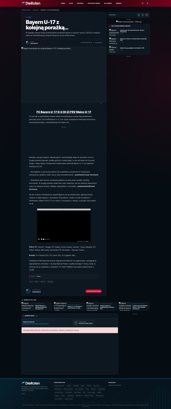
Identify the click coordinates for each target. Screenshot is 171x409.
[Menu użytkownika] (147, 3)
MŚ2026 (99, 392)
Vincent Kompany (79, 389)
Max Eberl (93, 389)
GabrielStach (36, 292)
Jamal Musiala (101, 389)
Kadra (87, 389)
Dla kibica (108, 3)
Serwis (118, 3)
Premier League (91, 392)
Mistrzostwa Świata (68, 389)
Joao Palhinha (68, 392)
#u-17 (31, 281)
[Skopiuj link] (147, 15)
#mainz (36, 281)
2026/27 (89, 385)
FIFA (84, 392)
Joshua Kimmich (69, 398)
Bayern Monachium (59, 385)
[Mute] (41, 239)
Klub (71, 3)
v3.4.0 (23, 393)
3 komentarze (98, 42)
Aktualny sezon (94, 3)
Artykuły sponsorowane (114, 385)
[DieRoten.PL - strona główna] (30, 3)
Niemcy (63, 395)
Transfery (69, 385)
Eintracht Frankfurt (88, 395)
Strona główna (26, 10)
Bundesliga (76, 385)
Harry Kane (96, 385)
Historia (80, 3)
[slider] (46, 240)
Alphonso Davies (100, 395)
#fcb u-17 (43, 281)
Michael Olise (58, 389)
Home (63, 3)
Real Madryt (79, 395)
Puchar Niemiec (58, 398)
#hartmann (50, 281)
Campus (57, 395)
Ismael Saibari (77, 392)
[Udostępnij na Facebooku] (138, 15)
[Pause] (39, 239)
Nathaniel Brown (59, 392)
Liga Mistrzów (70, 395)
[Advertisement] (64, 142)
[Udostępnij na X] (142, 15)
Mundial (83, 385)
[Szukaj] (143, 3)
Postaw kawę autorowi (94, 291)
